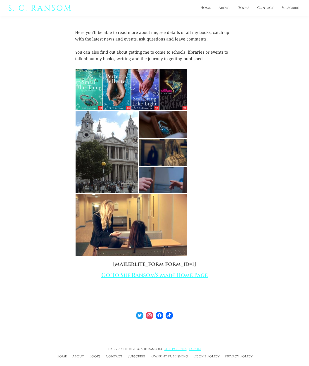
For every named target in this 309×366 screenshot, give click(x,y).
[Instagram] (149, 316)
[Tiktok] (169, 316)
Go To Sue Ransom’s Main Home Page (154, 275)
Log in (195, 349)
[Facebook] (159, 316)
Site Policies (175, 349)
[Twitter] (140, 316)
